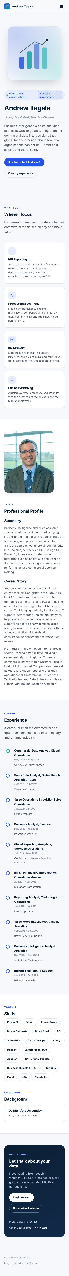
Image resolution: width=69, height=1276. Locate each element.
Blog (28, 1227)
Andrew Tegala (19, 6)
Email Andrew (21, 1197)
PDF (35, 1221)
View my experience (21, 173)
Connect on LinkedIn (26, 1208)
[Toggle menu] (61, 6)
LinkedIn (18, 1263)
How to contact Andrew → (24, 162)
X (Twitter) (41, 1227)
